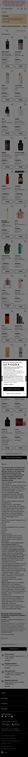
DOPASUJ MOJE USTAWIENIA (13, 393)
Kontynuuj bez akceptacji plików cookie (12, 362)
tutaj (14, 369)
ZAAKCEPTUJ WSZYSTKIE (13, 389)
